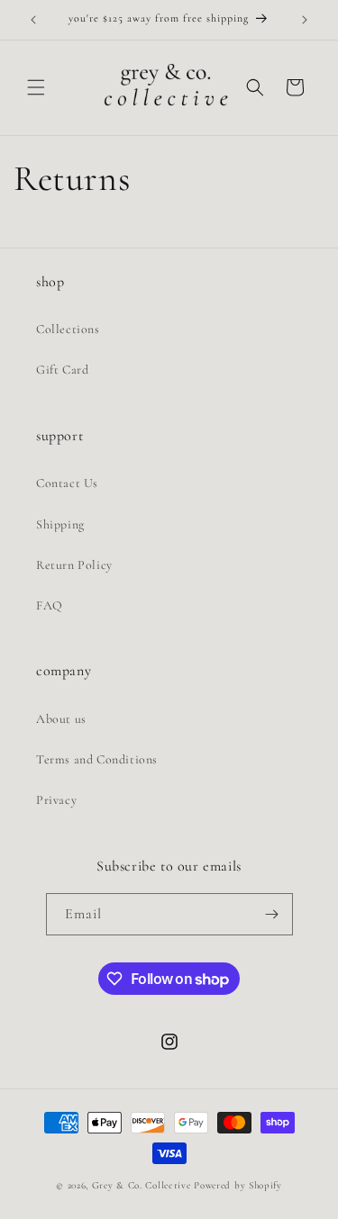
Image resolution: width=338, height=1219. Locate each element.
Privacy (56, 800)
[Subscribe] (272, 914)
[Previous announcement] (33, 20)
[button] (36, 87)
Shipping (60, 524)
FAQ (49, 605)
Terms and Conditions (97, 759)
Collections (68, 329)
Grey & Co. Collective (143, 1185)
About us (61, 719)
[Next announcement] (304, 20)
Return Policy (74, 565)
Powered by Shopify (238, 1185)
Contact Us (67, 483)
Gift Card (62, 369)
